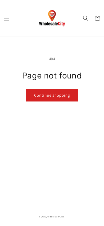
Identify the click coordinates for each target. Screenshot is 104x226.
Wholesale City (55, 216)
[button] (7, 18)
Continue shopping (52, 95)
